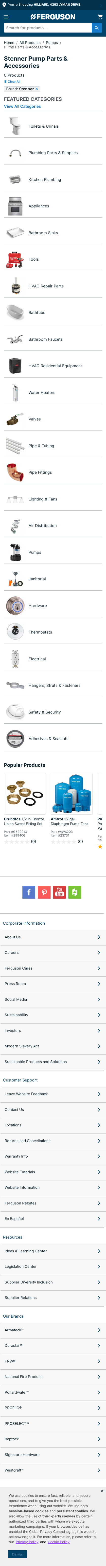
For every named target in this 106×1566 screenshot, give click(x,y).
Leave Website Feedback (26, 1094)
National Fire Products (24, 1376)
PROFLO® (13, 1407)
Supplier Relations (21, 1297)
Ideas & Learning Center (26, 1251)
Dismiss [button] (17, 1554)
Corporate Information (24, 923)
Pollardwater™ (17, 1392)
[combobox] (50, 28)
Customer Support (20, 1080)
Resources (12, 1237)
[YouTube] (59, 892)
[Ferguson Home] (53, 17)
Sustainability (16, 1014)
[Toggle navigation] (6, 17)
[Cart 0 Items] (100, 17)
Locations (13, 1125)
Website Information (22, 1187)
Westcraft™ (14, 1470)
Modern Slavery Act (22, 1046)
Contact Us (14, 1109)
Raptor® (12, 1439)
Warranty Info (16, 1156)
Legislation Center (21, 1266)
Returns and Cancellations (28, 1140)
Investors (13, 1030)
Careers (12, 952)
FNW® (10, 1361)
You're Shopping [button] (43, 4)
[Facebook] (28, 892)
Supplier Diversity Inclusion (29, 1282)
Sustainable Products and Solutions (36, 1061)
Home (9, 42)
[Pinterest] (44, 892)
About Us (13, 937)
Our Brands (13, 1316)
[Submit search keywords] (97, 28)
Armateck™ (14, 1330)
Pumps (52, 42)
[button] (102, 1491)
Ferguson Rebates (20, 1203)
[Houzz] (74, 892)
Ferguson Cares (19, 968)
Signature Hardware (22, 1454)
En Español (14, 1218)
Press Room (15, 983)
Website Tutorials (20, 1172)
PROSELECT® (17, 1423)
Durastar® (13, 1345)
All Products (30, 42)
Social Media (16, 999)
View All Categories (22, 106)
